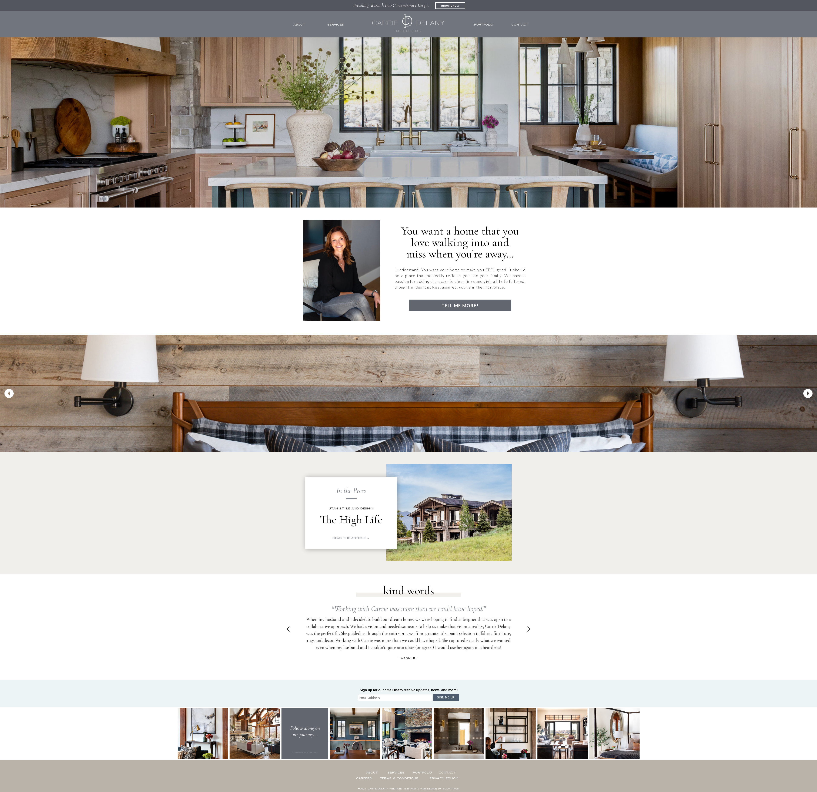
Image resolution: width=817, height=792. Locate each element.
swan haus (451, 789)
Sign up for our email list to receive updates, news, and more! (409, 690)
